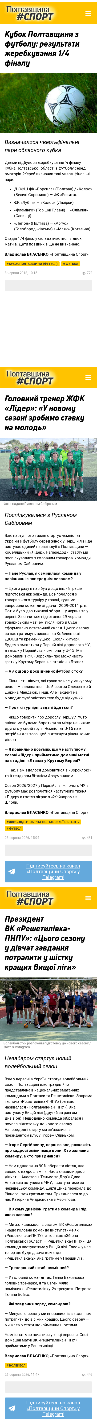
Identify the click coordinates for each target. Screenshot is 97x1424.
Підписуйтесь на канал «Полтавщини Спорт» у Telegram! (53, 871)
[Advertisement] (48, 329)
